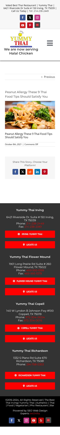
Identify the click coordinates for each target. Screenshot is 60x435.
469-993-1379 (33, 273)
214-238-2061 (33, 226)
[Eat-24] (37, 25)
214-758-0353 (35, 364)
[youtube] (23, 25)
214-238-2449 (35, 223)
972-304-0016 (33, 320)
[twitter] (30, 17)
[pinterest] (30, 25)
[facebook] (23, 17)
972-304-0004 (35, 317)
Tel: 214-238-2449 (39, 11)
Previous (49, 77)
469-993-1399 (35, 270)
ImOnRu (35, 413)
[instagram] (37, 17)
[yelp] (41, 420)
